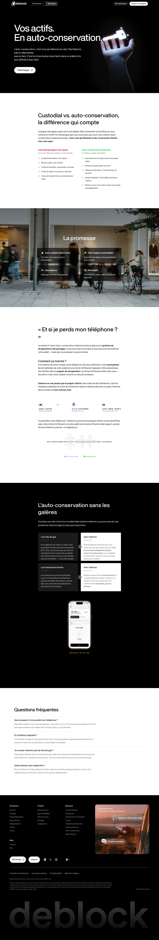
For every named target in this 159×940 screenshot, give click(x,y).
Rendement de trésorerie (75, 817)
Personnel (36, 3)
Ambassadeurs (15, 824)
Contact (13, 844)
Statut (12, 830)
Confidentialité (56, 873)
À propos (13, 813)
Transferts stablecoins (73, 824)
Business (52, 3)
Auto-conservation (72, 830)
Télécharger (23, 70)
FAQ (11, 848)
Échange (41, 820)
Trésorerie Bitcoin (72, 827)
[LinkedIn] (45, 860)
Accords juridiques (39, 873)
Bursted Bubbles (44, 813)
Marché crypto (43, 817)
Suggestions (42, 824)
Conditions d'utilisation (19, 873)
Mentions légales (72, 873)
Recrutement (15, 820)
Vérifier (12, 827)
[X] (50, 860)
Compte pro (69, 813)
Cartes (68, 820)
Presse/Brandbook (16, 817)
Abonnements (43, 810)
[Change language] (68, 859)
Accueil (12, 810)
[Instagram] (56, 859)
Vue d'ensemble (71, 810)
